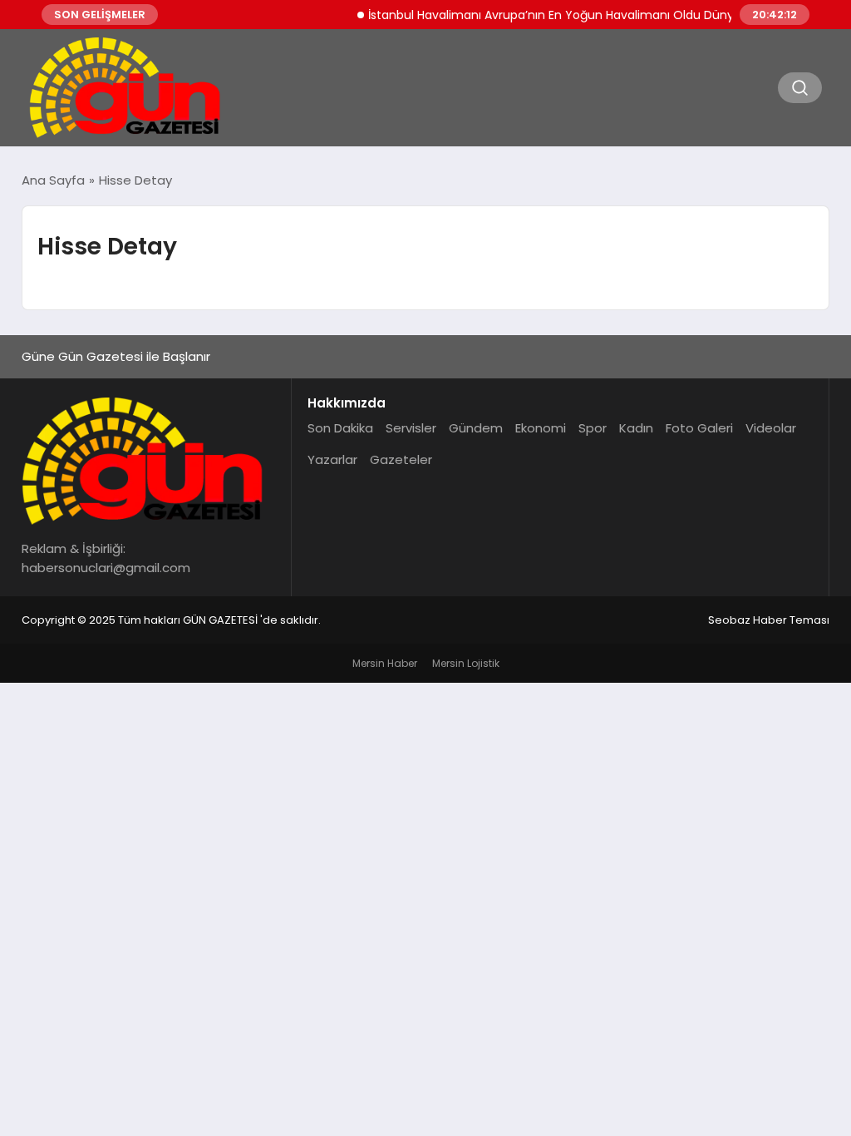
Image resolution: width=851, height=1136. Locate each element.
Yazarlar (332, 459)
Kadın (636, 428)
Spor (592, 428)
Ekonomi (540, 428)
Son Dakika (340, 428)
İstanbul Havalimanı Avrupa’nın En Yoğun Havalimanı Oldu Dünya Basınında (574, 15)
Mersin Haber (384, 663)
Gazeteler (401, 459)
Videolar (770, 428)
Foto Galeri (699, 428)
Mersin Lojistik (465, 663)
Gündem (476, 428)
